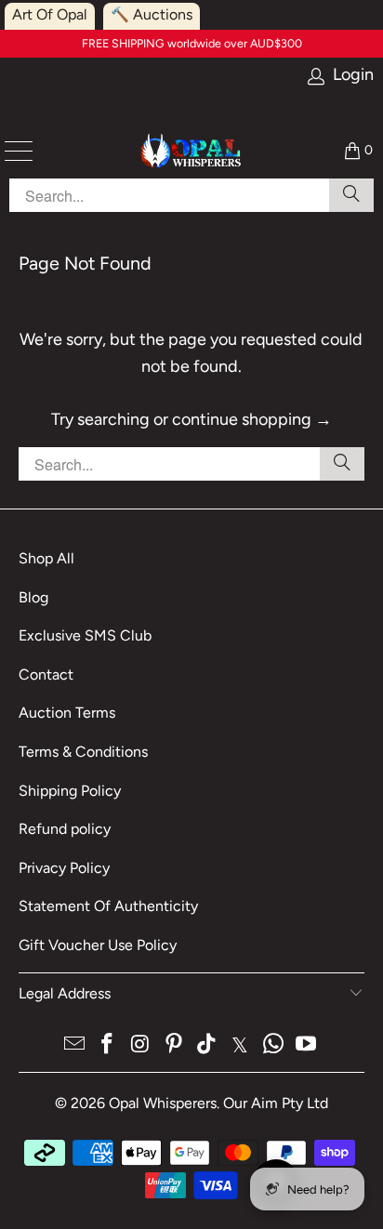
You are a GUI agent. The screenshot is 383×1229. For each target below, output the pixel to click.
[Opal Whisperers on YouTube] (307, 1045)
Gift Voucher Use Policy (98, 945)
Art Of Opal (49, 14)
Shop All (46, 558)
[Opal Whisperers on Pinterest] (174, 1045)
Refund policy (65, 829)
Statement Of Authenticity (108, 906)
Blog (33, 597)
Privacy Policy (64, 868)
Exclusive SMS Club (85, 635)
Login (353, 75)
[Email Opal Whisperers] (74, 1045)
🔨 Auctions (151, 14)
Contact (46, 674)
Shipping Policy (70, 791)
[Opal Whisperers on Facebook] (108, 1045)
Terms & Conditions (83, 751)
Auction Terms (67, 712)
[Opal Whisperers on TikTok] (207, 1045)
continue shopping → (252, 419)
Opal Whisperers (163, 1103)
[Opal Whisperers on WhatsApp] (273, 1045)
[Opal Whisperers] (191, 150)
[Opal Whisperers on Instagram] (141, 1045)
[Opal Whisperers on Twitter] (241, 1045)
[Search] (342, 464)
